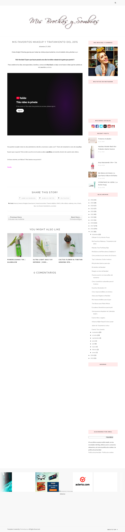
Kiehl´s (59, 203)
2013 (92, 358)
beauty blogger (23, 203)
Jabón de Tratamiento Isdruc (100, 325)
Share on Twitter (48, 198)
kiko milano (64, 203)
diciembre (95, 234)
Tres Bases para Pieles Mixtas (101, 303)
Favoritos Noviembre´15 (99, 288)
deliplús (53, 203)
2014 (92, 355)
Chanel (48, 203)
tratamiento (46, 206)
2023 (92, 208)
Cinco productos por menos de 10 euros (104, 255)
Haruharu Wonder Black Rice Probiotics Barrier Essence (107, 148)
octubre (94, 335)
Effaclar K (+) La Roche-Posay (101, 237)
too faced (39, 206)
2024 (92, 205)
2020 (92, 217)
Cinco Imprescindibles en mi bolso (102, 292)
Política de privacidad (94, 452)
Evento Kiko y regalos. (98, 318)
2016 (92, 228)
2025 (92, 203)
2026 (92, 200)
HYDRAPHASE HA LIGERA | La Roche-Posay (107, 183)
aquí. (76, 52)
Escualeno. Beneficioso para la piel (102, 307)
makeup (71, 203)
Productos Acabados (104, 139)
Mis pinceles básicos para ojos (101, 263)
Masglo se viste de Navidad (100, 271)
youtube (53, 206)
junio (93, 341)
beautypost (31, 203)
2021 (92, 214)
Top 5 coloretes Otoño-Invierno (101, 259)
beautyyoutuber (41, 203)
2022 (92, 211)
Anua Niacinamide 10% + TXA (107, 162)
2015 (92, 231)
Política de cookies (108, 452)
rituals (79, 203)
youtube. (49, 67)
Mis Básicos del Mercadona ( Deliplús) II (104, 251)
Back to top (112, 529)
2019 (92, 220)
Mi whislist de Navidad (98, 267)
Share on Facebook (28, 198)
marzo (94, 347)
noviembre (95, 332)
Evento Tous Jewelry (98, 329)
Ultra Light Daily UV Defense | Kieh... (43, 261)
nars (75, 203)
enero (94, 352)
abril (93, 344)
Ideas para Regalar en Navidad (101, 295)
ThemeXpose (24, 529)
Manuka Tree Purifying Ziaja (100, 247)
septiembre (95, 338)
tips (35, 206)
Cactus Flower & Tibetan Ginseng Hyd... (71, 261)
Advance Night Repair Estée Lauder (102, 321)
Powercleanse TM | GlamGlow (16, 261)
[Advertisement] (103, 397)
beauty (16, 203)
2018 (92, 223)
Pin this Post (65, 198)
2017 (92, 226)
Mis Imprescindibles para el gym (101, 299)
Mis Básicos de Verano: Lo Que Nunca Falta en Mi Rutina (107, 174)
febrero (94, 349)
